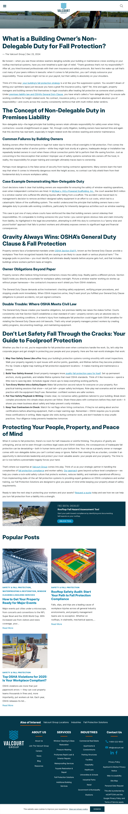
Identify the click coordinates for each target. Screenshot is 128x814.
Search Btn (121, 5)
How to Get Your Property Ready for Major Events (21, 601)
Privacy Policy (114, 762)
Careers (39, 751)
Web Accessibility (114, 776)
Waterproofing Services (64, 763)
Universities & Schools (89, 775)
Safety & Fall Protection (16, 587)
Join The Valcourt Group (39, 746)
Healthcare (89, 770)
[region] (64, 809)
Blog (39, 761)
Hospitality (89, 765)
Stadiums (89, 795)
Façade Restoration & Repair (64, 770)
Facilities (89, 760)
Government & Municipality (89, 790)
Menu (4, 6)
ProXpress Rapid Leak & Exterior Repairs (64, 756)
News (39, 756)
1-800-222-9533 (114, 741)
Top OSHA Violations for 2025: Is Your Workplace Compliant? (24, 678)
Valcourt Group (64, 11)
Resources (39, 766)
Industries (76, 722)
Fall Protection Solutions (96, 722)
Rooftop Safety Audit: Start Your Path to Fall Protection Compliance (71, 595)
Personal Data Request (114, 786)
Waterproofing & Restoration (19, 591)
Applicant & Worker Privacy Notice (114, 769)
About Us (39, 741)
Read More (7, 628)
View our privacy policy (78, 809)
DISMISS (97, 809)
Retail (89, 785)
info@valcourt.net (116, 747)
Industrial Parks (89, 780)
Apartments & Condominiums (89, 748)
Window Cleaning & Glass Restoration (64, 743)
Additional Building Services (64, 784)
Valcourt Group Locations (56, 722)
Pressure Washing (64, 750)
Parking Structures (89, 755)
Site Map (114, 781)
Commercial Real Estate (89, 741)
